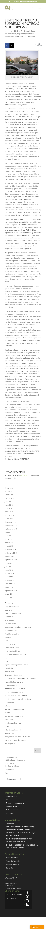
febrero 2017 (9, 543)
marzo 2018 (9, 512)
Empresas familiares (12, 651)
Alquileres (8, 610)
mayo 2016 (9, 570)
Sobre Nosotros (12, 857)
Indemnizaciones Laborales (15, 689)
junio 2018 (8, 501)
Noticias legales (12, 810)
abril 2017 (8, 536)
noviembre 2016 (11, 553)
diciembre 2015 (10, 580)
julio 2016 (8, 563)
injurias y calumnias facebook (16, 696)
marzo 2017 (9, 539)
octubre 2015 (9, 587)
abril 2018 (8, 508)
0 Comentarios (30, 36)
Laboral (7, 706)
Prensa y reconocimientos (15, 803)
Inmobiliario (9, 34)
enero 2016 (9, 577)
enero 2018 (9, 519)
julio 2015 (8, 597)
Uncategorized (10, 743)
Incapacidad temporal (13, 685)
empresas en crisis (12, 648)
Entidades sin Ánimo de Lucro (16, 654)
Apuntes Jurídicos (12, 864)
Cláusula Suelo (29, 31)
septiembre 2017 (11, 529)
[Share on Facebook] (7, 45)
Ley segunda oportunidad (24, 34)
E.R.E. (7, 641)
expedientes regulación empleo (16, 665)
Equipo (8, 800)
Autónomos (9, 617)
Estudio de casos (12, 806)
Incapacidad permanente (14, 682)
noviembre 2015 (11, 584)
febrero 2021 (9, 491)
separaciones (10, 733)
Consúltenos (9, 769)
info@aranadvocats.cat (13, 888)
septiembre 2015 (11, 591)
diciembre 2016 (10, 549)
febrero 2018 (9, 515)
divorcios (8, 637)
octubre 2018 (9, 495)
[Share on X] (11, 45)
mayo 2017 (9, 532)
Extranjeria (9, 668)
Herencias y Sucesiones (14, 675)
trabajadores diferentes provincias (17, 737)
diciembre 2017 (10, 522)
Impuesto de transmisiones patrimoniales (20, 678)
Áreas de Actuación (13, 861)
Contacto (9, 813)
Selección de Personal (13, 730)
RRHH (7, 726)
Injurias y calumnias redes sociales (18, 699)
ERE (6, 658)
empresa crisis (10, 644)
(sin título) (10, 823)
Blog (6, 773)
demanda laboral (11, 630)
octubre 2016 (9, 556)
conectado (25, 475)
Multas (7, 713)
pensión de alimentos (13, 723)
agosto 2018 (9, 498)
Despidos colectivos (12, 634)
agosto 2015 (9, 594)
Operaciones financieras (14, 36)
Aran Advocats (11, 796)
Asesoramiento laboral (13, 613)
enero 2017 (9, 546)
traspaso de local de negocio (15, 740)
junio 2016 (8, 567)
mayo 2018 (9, 505)
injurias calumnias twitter (14, 692)
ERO (6, 661)
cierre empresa (10, 620)
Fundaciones (9, 672)
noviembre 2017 (11, 526)
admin (10, 31)
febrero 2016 (9, 573)
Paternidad (9, 719)
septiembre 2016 (11, 560)
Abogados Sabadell (12, 606)
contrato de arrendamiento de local (18, 627)
